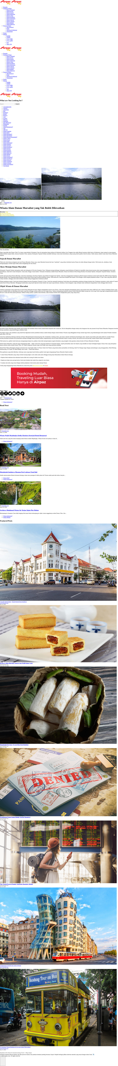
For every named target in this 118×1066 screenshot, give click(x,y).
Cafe (4, 117)
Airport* (5, 108)
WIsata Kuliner (7, 150)
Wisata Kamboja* (7, 147)
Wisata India (6, 141)
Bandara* (5, 112)
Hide (7, 212)
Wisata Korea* (7, 148)
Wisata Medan (10, 23)
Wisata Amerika (7, 131)
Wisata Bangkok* (7, 135)
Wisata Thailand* (7, 161)
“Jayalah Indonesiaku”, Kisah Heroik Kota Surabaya (13, 601)
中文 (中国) (9, 39)
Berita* (5, 114)
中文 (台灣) (9, 40)
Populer (5, 125)
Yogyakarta (6, 166)
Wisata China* (7, 138)
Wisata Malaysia (10, 24)
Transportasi (9, 31)
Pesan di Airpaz (7, 25)
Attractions (6, 109)
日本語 (8, 37)
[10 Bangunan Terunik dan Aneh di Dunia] (58, 926)
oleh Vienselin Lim (4, 603)
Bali (4, 111)
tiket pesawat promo (38, 365)
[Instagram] (2, 393)
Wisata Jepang (10, 13)
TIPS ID (5, 130)
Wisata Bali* (6, 132)
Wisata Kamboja (10, 17)
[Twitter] (10, 393)
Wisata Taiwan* (7, 160)
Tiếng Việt (9, 44)
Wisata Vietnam (10, 21)
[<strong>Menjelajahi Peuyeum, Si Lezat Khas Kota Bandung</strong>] (58, 705)
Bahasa (5, 34)
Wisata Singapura (10, 18)
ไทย (7, 42)
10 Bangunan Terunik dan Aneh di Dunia (10, 965)
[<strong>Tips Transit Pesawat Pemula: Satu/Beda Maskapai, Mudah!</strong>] (58, 852)
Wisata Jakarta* (7, 144)
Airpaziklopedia (7, 107)
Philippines (6, 124)
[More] (22, 393)
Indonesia (5, 121)
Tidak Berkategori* (8, 127)
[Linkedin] (18, 393)
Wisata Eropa (6, 140)
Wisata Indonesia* (7, 142)
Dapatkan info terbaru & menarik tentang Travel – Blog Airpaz (16, 1052)
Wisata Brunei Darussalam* (10, 137)
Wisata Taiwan (10, 20)
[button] (2, 1061)
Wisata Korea (9, 11)
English (8, 36)
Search (17, 104)
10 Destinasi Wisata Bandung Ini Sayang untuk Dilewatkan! (15, 1047)
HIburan (5, 119)
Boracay (5, 115)
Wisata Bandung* (7, 134)
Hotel (7, 28)
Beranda (5, 7)
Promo (5, 33)
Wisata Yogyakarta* (8, 164)
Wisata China (9, 15)
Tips (4, 128)
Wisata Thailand (10, 10)
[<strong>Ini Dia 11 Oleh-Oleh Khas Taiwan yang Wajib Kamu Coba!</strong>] (58, 634)
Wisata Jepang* (7, 145)
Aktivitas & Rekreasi (11, 30)
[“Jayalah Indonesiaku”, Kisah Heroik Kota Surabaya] (58, 562)
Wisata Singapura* (8, 157)
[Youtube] (14, 393)
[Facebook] (6, 393)
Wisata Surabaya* (7, 158)
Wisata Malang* (7, 151)
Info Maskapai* (7, 122)
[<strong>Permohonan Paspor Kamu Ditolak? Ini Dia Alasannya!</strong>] (58, 782)
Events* (5, 118)
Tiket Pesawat (9, 27)
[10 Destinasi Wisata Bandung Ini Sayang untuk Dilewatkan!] (58, 1007)
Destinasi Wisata (7, 8)
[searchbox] (7, 104)
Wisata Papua (6, 155)
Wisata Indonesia (10, 14)
